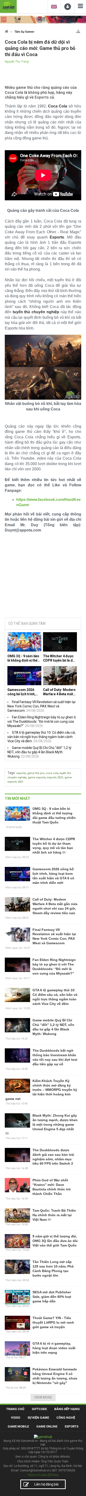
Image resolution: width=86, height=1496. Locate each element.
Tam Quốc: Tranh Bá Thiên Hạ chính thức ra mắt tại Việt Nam (54, 1215)
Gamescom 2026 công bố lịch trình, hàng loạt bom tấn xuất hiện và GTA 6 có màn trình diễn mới (24, 692)
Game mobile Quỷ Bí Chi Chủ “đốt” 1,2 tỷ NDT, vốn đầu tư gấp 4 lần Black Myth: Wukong (39, 752)
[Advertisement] (43, 577)
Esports (71, 1426)
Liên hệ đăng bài (46, 1484)
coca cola (52, 773)
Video (15, 1417)
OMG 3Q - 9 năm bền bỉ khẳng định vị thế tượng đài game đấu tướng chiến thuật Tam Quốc (23, 658)
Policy (54, 1475)
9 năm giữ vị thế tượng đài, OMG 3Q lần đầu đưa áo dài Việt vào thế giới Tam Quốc (55, 1240)
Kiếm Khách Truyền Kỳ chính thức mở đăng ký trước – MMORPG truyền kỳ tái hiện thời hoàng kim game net (41, 1090)
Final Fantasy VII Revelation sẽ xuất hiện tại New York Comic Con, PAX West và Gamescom (41, 706)
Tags (11, 773)
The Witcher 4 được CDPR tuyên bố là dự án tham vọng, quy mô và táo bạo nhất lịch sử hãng (59, 658)
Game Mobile (18, 1426)
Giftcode (39, 1409)
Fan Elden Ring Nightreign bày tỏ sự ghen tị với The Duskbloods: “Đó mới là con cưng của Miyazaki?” (41, 721)
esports (21, 773)
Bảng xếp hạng (67, 1409)
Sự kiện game (38, 1417)
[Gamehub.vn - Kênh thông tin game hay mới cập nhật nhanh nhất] (8, 6)
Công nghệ (65, 1417)
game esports (37, 777)
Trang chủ (15, 1409)
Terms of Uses (37, 1475)
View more (43, 1397)
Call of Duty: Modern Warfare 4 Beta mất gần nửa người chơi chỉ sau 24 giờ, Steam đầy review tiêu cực (59, 692)
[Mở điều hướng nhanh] (78, 30)
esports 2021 (55, 777)
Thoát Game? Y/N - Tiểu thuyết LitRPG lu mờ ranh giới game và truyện (53, 1322)
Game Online (46, 1426)
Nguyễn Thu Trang (17, 61)
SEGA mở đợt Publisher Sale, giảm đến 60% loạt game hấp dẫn (51, 1296)
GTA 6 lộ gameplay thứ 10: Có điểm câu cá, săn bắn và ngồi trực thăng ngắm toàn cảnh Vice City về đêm (41, 737)
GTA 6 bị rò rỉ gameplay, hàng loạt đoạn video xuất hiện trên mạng (53, 1348)
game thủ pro (35, 773)
